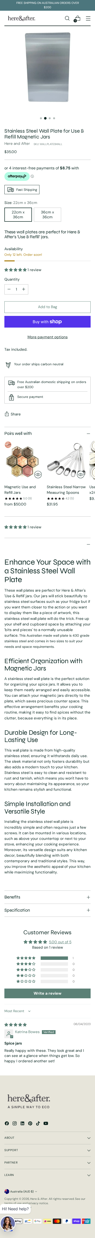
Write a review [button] (47, 993)
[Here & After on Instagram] (15, 1124)
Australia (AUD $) (22, 1191)
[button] (16, 269)
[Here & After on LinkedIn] (23, 1124)
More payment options (48, 337)
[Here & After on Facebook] (7, 1124)
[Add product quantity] (23, 289)
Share (16, 414)
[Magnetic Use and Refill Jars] (24, 460)
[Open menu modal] (88, 18)
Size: (20, 202)
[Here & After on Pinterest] (31, 1124)
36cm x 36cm (47, 215)
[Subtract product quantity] (9, 289)
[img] (15, 1024)
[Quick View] (38, 474)
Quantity (12, 279)
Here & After (39, 1199)
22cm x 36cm (18, 215)
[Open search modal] (67, 18)
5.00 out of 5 (60, 942)
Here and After (17, 143)
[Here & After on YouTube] (46, 1124)
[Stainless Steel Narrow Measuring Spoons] (66, 460)
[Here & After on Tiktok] (38, 1124)
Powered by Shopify (17, 1207)
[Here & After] (21, 18)
